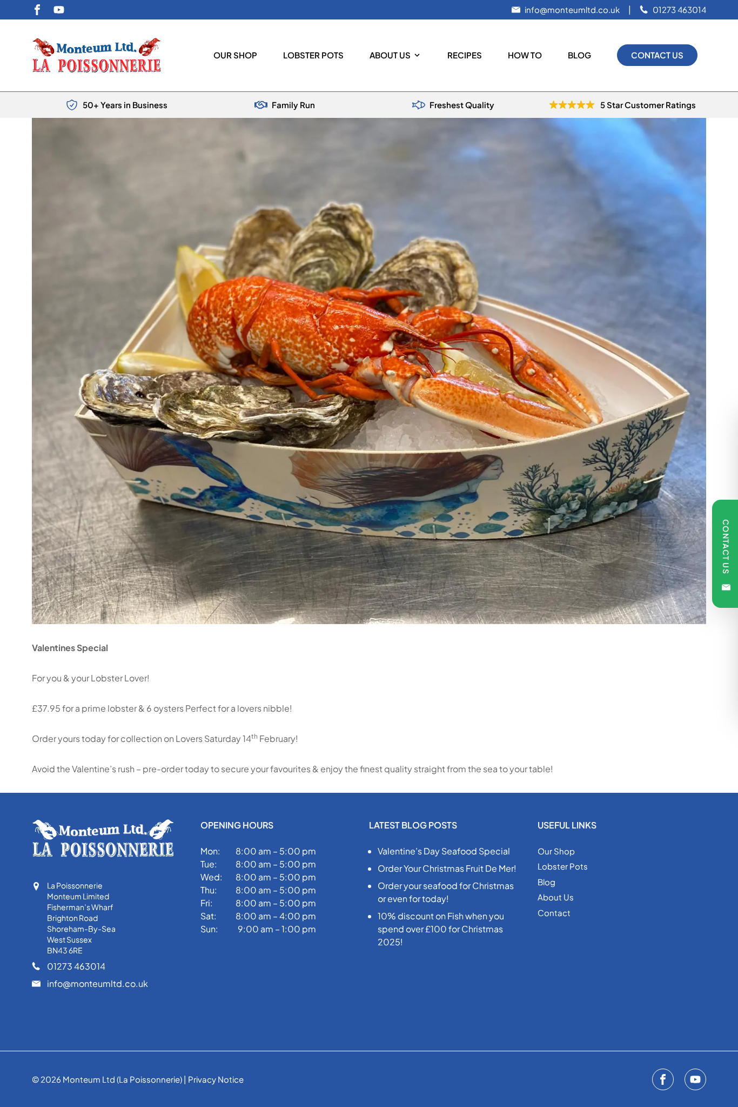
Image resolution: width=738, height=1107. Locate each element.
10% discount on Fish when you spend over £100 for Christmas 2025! (441, 928)
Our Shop (235, 55)
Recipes (464, 55)
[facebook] (37, 9)
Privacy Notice (216, 1079)
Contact (554, 912)
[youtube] (58, 9)
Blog (579, 55)
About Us (390, 55)
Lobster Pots (313, 55)
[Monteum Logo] (101, 55)
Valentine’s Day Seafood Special (444, 851)
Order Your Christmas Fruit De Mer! (447, 868)
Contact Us (657, 55)
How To (525, 55)
